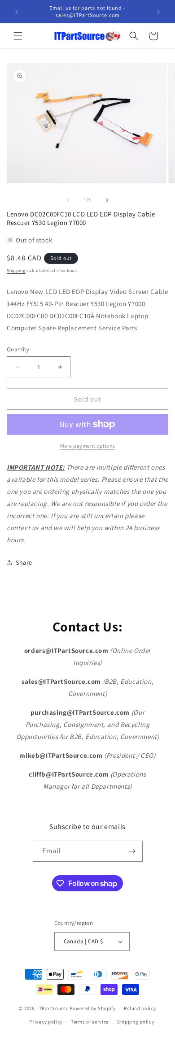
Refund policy (140, 1008)
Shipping (16, 270)
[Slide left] (68, 200)
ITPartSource (52, 1008)
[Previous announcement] (16, 12)
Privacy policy (45, 1022)
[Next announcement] (158, 12)
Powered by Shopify (93, 1008)
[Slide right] (107, 200)
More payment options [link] (87, 445)
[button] (18, 36)
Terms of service (90, 1022)
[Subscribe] (132, 851)
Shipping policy (135, 1022)
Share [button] (24, 562)
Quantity (18, 349)
